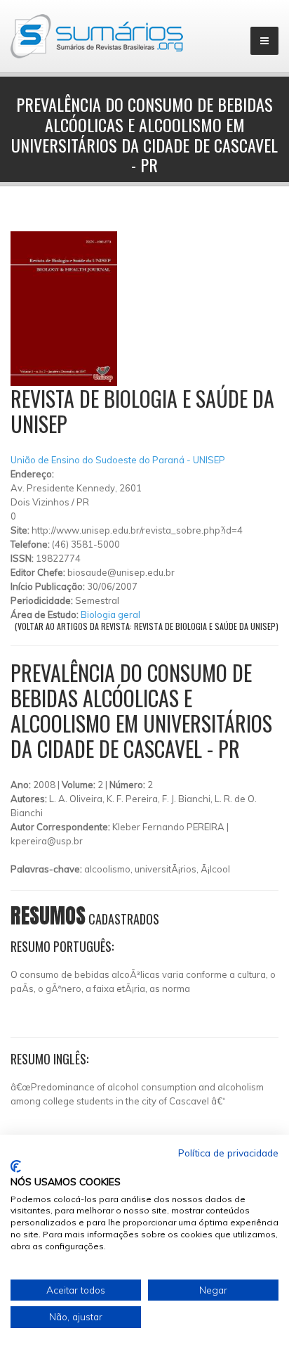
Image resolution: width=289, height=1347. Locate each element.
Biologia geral (110, 614)
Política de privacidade (228, 1153)
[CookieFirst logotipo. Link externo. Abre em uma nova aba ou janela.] (16, 1166)
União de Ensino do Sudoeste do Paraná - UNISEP (118, 459)
